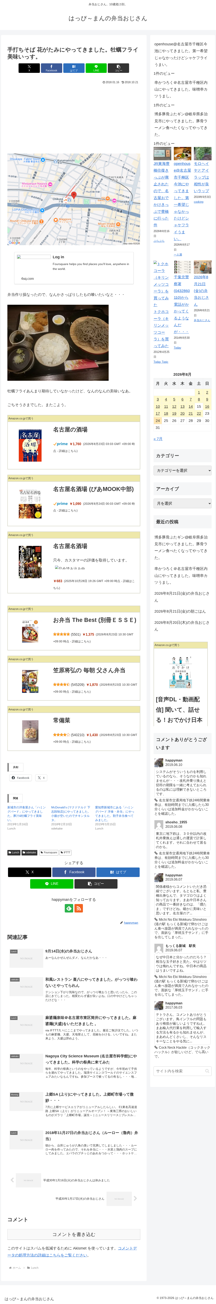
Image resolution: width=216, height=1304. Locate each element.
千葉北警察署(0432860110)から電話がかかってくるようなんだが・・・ (182, 304)
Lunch (15, 852)
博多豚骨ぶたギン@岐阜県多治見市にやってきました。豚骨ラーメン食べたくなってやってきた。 (181, 124)
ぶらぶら (159, 240)
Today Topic (161, 361)
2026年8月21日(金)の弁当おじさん (201, 291)
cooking (198, 201)
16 (207, 406)
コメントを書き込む (74, 1234)
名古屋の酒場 (70, 429)
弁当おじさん (202, 320)
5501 (76, 634)
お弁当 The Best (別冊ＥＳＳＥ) (94, 620)
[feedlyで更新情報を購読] (69, 908)
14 (191, 406)
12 (174, 406)
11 (166, 406)
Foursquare (50, 852)
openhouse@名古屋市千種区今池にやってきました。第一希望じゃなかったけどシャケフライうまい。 (181, 54)
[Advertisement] (73, 117)
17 (158, 413)
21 (191, 413)
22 (199, 413)
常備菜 (61, 720)
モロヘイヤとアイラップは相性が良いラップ (201, 177)
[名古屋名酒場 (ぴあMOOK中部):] (30, 504)
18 (166, 413)
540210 (77, 735)
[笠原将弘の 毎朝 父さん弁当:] (30, 681)
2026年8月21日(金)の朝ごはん (180, 611)
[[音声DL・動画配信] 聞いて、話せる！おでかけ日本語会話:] (180, 672)
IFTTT (67, 852)
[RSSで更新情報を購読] (78, 908)
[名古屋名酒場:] (30, 562)
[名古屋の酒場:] (30, 445)
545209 (77, 685)
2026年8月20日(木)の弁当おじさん (182, 625)
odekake (31, 852)
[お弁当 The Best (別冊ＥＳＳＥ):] (30, 631)
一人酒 (178, 254)
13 (182, 406)
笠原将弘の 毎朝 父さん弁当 (89, 670)
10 (158, 406)
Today (177, 347)
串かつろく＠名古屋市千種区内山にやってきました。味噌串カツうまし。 (181, 89)
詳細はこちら (68, 451)
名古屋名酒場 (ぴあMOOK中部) (93, 489)
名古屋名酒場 (70, 546)
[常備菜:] (30, 731)
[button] (118, 68)
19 (174, 413)
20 (182, 413)
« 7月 (158, 439)
